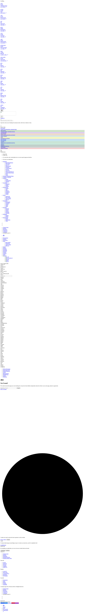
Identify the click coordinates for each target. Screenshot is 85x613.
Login (1, 545)
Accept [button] (8, 539)
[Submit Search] (0, 119)
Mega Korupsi (6, 373)
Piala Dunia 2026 (6, 370)
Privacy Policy (3, 539)
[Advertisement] (37, 425)
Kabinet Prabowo (6, 371)
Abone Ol (2, 118)
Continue (7, 550)
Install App (3, 550)
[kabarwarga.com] (8, 115)
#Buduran (5, 376)
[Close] (0, 126)
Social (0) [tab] (5, 154)
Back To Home (3, 389)
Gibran (4, 372)
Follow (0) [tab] (5, 155)
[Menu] (1, 110)
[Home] (3, 235)
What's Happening (6, 369)
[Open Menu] (1, 117)
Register (4, 545)
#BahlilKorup (5, 374)
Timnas (4, 375)
